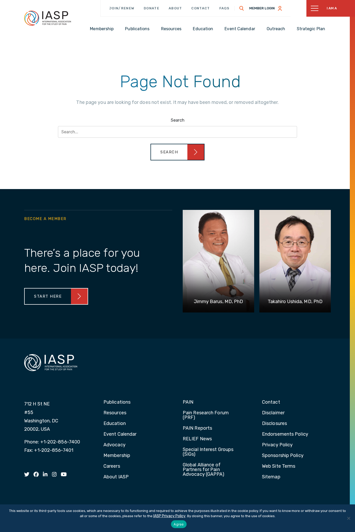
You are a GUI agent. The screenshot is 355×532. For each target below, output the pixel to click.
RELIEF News (197, 439)
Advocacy (114, 445)
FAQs (224, 8)
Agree (179, 524)
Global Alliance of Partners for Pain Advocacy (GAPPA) (204, 469)
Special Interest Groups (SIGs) (208, 452)
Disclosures (274, 423)
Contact (200, 8)
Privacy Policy (277, 445)
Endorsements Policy (285, 434)
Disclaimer (273, 413)
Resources (114, 413)
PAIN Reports (197, 428)
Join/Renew (121, 8)
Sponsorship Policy (283, 455)
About (175, 8)
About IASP (116, 477)
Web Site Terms (278, 466)
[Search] (241, 8)
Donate (151, 8)
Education (114, 423)
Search (178, 120)
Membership (116, 455)
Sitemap (271, 477)
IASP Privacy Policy (169, 516)
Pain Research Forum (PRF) (206, 415)
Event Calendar (119, 434)
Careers (111, 466)
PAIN (188, 402)
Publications (116, 402)
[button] (177, 152)
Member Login (262, 8)
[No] (348, 518)
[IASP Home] (47, 18)
